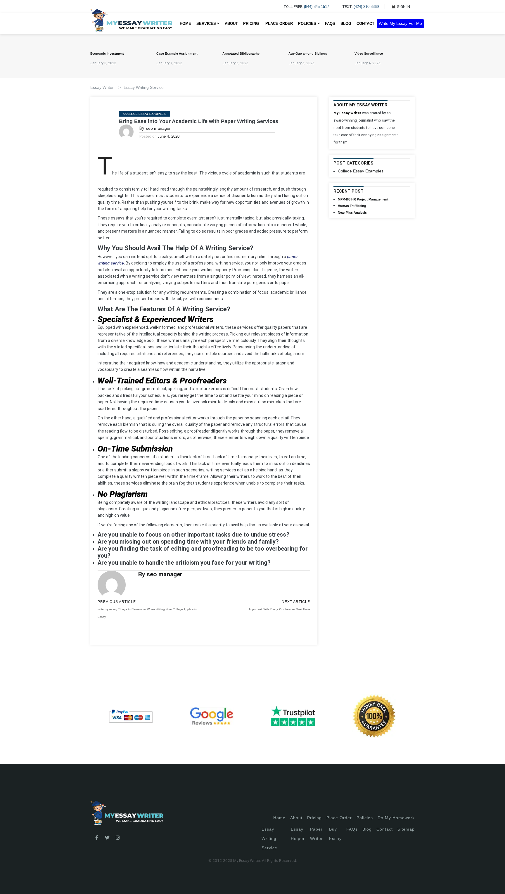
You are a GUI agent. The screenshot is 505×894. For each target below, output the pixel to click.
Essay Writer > (105, 87)
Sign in (8, 882)
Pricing (314, 817)
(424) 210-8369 (366, 6)
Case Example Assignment (177, 53)
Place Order (279, 23)
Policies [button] (307, 23)
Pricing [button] (251, 23)
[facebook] (97, 838)
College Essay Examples (144, 113)
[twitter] (107, 838)
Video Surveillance (368, 53)
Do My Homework (396, 817)
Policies (365, 817)
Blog (345, 23)
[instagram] (118, 838)
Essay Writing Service (144, 87)
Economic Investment (107, 53)
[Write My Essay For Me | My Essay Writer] (131, 23)
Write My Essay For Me (400, 23)
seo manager (158, 128)
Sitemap (406, 829)
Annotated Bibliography (241, 53)
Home (185, 23)
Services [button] (206, 23)
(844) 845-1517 (316, 6)
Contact (365, 23)
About (231, 23)
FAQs (330, 23)
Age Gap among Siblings (307, 53)
